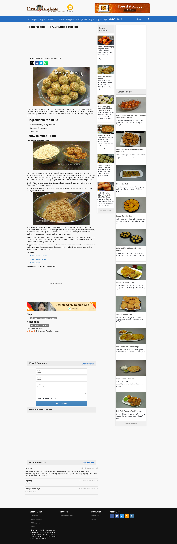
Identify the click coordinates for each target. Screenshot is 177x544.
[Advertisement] (61, 43)
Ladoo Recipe (44, 325)
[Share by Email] (32, 63)
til (31, 318)
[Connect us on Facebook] (112, 516)
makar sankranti (43, 318)
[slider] (31, 331)
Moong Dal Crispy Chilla (125, 282)
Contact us (34, 515)
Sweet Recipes (35, 325)
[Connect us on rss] (127, 516)
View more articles (106, 211)
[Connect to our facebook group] (117, 516)
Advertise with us (36, 519)
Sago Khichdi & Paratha (125, 379)
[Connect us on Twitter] (122, 516)
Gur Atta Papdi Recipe (124, 314)
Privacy (93, 519)
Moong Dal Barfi (122, 184)
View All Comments (88, 363)
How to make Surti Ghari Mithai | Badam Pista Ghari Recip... (105, 108)
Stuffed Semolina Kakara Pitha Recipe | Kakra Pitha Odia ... (105, 195)
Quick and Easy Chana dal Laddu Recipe (128, 249)
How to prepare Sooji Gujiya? (105, 77)
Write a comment (88, 462)
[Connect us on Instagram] (132, 516)
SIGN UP (112, 19)
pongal (35, 318)
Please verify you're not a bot (47, 398)
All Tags (33, 527)
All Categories (35, 523)
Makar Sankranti (35, 263)
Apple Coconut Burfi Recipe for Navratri (104, 166)
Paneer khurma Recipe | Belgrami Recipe (106, 47)
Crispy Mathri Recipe (124, 216)
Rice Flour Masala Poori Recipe (127, 346)
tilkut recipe (53, 318)
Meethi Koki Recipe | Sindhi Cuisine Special (105, 136)
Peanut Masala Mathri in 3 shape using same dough (130, 150)
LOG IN (119, 19)
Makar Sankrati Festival (38, 259)
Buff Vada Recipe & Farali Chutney (129, 411)
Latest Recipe (125, 91)
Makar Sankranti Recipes (39, 256)
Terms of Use (95, 515)
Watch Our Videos (67, 515)
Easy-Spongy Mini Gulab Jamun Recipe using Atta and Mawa (130, 116)
